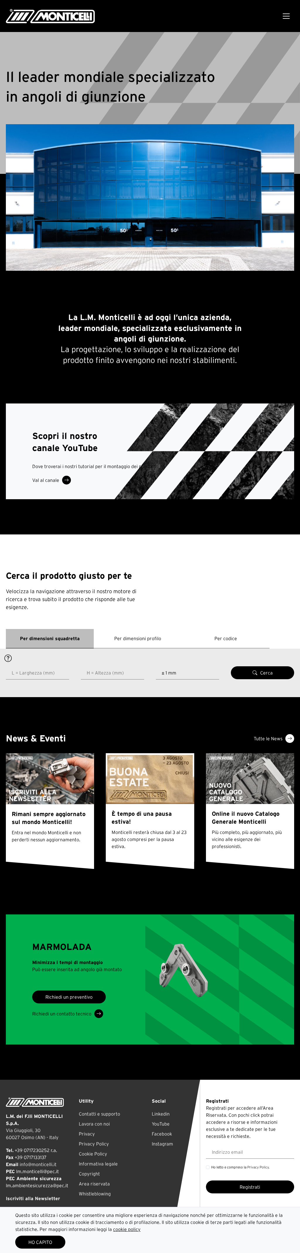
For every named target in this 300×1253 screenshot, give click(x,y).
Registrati (250, 1187)
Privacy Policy (94, 1143)
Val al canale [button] (45, 480)
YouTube (161, 1123)
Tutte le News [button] (268, 738)
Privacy (87, 1133)
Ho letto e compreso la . (240, 1167)
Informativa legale (98, 1163)
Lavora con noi (94, 1123)
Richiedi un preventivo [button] (69, 997)
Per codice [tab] (225, 638)
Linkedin (161, 1113)
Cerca (266, 672)
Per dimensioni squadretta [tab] (50, 638)
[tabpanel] (150, 673)
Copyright (89, 1173)
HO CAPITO (40, 1242)
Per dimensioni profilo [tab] (137, 638)
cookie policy (127, 1229)
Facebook (162, 1133)
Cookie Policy (93, 1153)
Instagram (162, 1143)
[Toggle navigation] (286, 16)
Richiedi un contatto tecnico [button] (61, 1013)
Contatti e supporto (99, 1113)
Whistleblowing (95, 1193)
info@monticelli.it (38, 1164)
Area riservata (94, 1183)
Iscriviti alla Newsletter (33, 1198)
